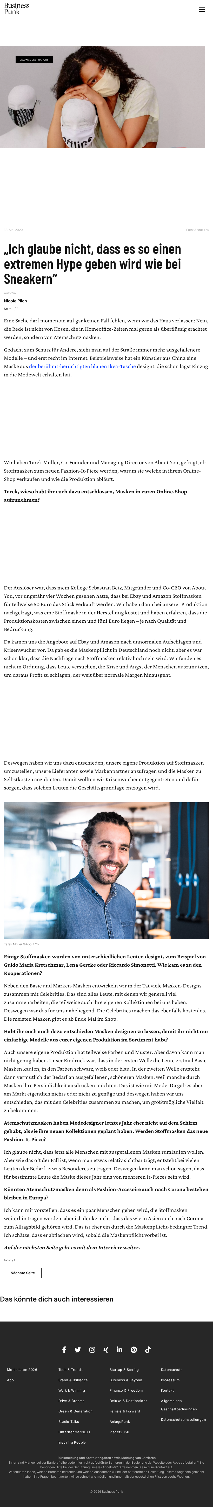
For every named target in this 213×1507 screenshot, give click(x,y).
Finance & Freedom (126, 1390)
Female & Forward (125, 1411)
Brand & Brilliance (73, 1380)
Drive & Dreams (71, 1401)
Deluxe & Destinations (34, 59)
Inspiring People (72, 1442)
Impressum (170, 1380)
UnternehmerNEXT (74, 1432)
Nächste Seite (23, 1273)
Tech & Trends (70, 1369)
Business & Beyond (126, 1380)
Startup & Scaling (124, 1369)
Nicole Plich (15, 300)
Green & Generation (75, 1411)
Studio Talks (68, 1421)
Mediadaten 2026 (22, 1369)
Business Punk (17, 9)
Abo (10, 1380)
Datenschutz (172, 1369)
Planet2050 (119, 1432)
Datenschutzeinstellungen (183, 1419)
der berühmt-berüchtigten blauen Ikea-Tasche (82, 366)
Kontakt (167, 1390)
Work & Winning (71, 1390)
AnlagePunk (120, 1421)
